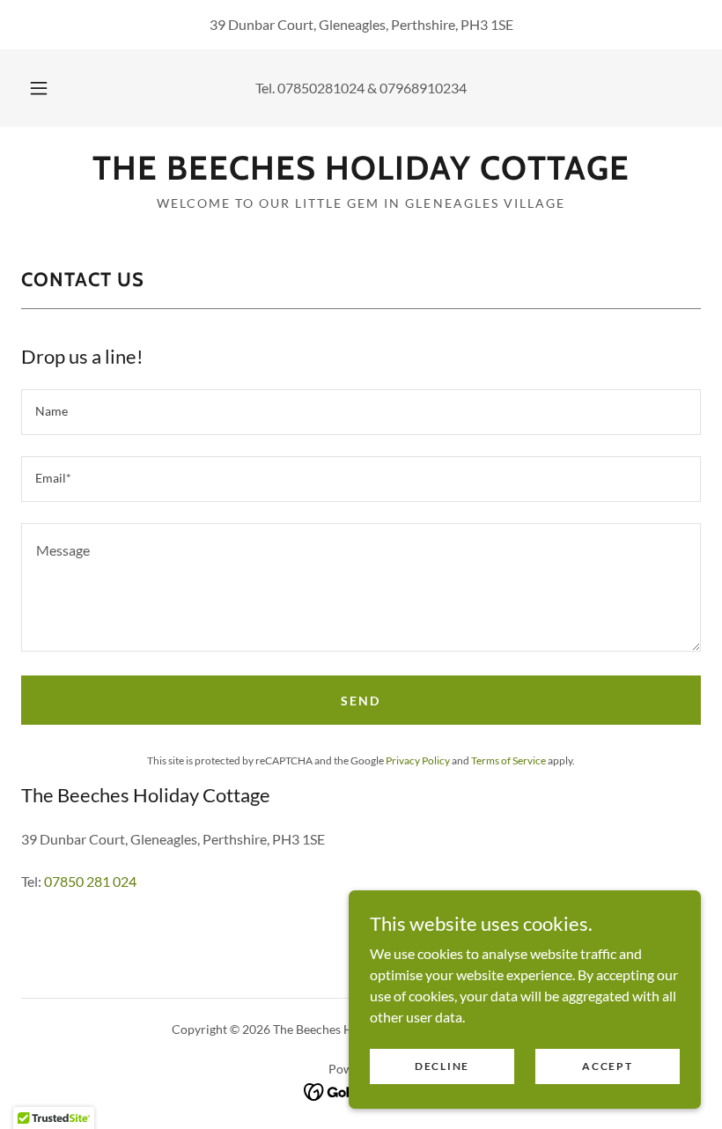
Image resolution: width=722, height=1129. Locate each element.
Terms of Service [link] (508, 760)
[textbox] (361, 412)
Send (360, 700)
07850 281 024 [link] (90, 881)
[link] (361, 174)
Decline (442, 1066)
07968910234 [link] (423, 87)
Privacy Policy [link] (418, 760)
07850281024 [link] (321, 87)
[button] (51, 88)
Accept (607, 1066)
